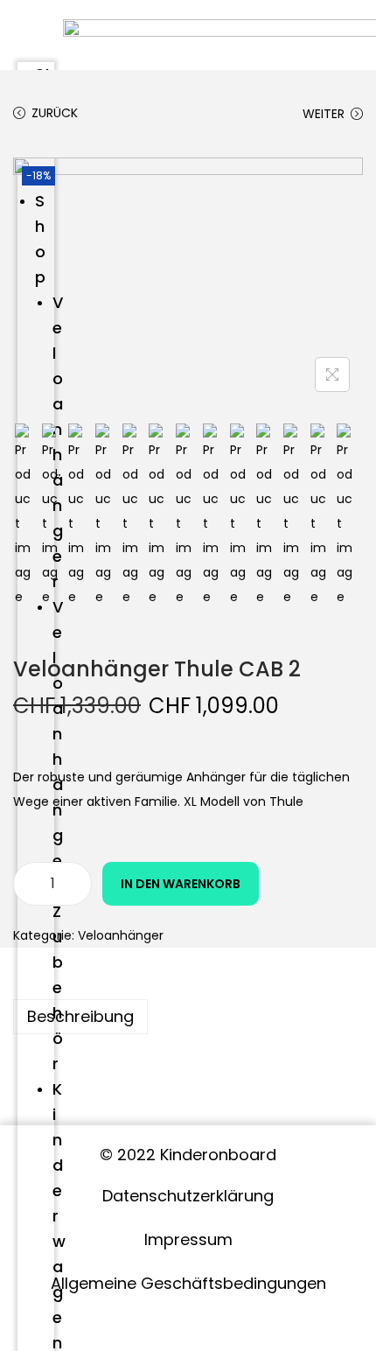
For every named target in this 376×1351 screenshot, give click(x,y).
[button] (35, 30)
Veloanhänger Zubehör (57, 835)
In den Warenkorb (180, 883)
